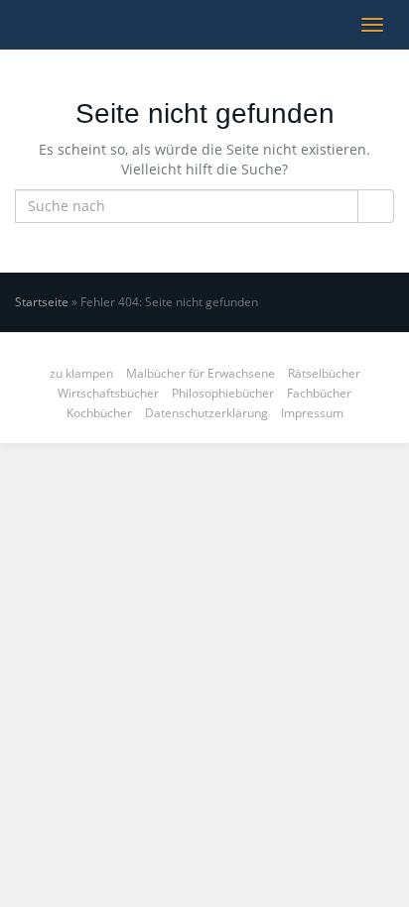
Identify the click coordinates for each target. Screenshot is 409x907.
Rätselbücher (324, 373)
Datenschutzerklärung (206, 412)
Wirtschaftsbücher (108, 393)
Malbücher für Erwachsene (200, 373)
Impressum (312, 412)
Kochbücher (99, 412)
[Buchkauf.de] (15, 25)
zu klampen (81, 373)
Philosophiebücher (223, 393)
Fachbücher (319, 393)
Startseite (41, 301)
